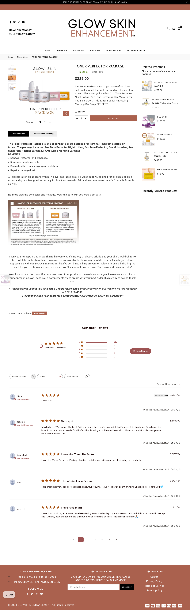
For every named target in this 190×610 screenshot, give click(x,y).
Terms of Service (154, 585)
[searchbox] (20, 376)
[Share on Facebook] (36, 122)
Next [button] (68, 91)
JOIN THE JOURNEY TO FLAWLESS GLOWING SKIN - (95, 2)
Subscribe (127, 587)
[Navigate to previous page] (73, 539)
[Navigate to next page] (116, 539)
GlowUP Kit (162, 117)
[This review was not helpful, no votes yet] (177, 409)
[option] (44, 91)
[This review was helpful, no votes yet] (172, 409)
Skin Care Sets (113, 50)
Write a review (39, 314)
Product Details (18, 134)
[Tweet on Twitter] (40, 122)
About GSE (62, 50)
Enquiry (81, 112)
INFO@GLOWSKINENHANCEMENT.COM (37, 581)
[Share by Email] (50, 122)
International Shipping (43, 134)
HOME (48, 50)
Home (10, 57)
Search (154, 576)
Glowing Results (136, 50)
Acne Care (95, 50)
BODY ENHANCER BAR (167, 169)
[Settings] (173, 28)
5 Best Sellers (22, 57)
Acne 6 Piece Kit (164, 135)
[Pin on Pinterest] (45, 122)
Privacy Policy (154, 581)
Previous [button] (20, 91)
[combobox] (50, 376)
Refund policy (154, 590)
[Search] (168, 28)
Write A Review (140, 351)
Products (78, 50)
